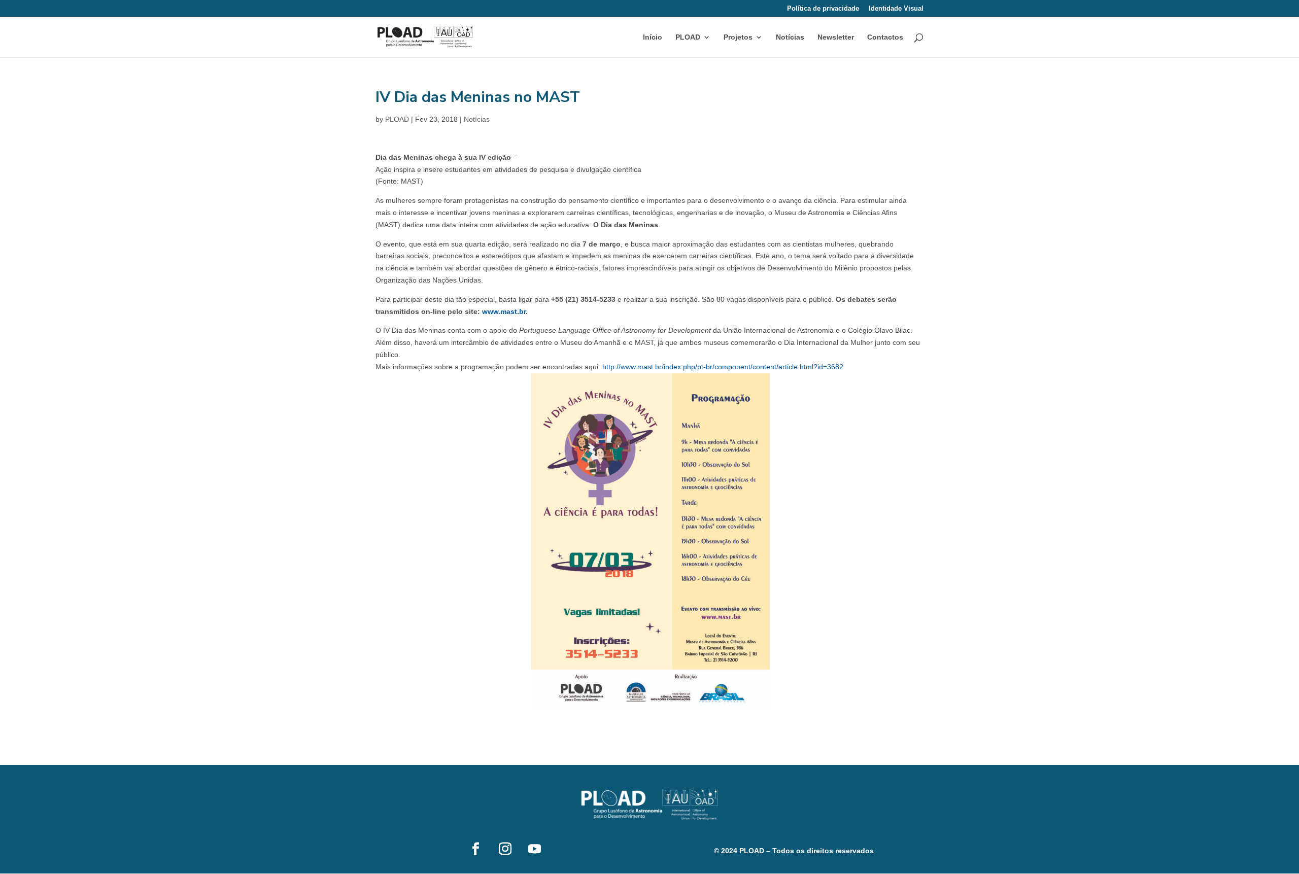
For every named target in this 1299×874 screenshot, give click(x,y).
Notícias (790, 37)
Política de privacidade (823, 8)
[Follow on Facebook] (475, 849)
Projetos (738, 37)
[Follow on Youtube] (534, 849)
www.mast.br (504, 311)
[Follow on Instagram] (505, 849)
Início (652, 37)
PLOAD (397, 119)
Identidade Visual (896, 8)
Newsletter (835, 37)
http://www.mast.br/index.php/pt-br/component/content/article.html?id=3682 (722, 367)
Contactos (885, 37)
